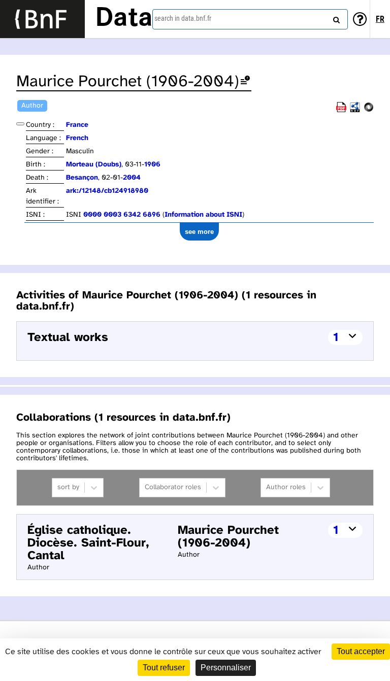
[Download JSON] (369, 110)
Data (124, 19)
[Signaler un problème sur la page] (245, 82)
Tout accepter (361, 651)
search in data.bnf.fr (182, 18)
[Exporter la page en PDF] (341, 110)
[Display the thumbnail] (20, 123)
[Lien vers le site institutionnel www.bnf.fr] (42, 19)
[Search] (335, 18)
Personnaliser (226, 667)
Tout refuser (164, 667)
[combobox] (250, 19)
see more (199, 231)
